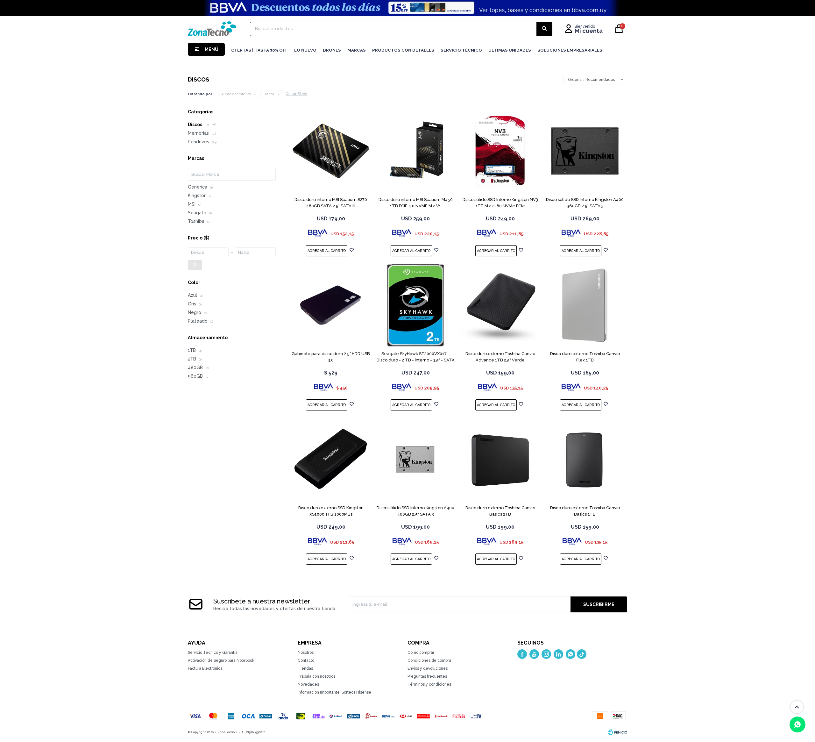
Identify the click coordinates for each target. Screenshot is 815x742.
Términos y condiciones (429, 684)
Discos (269, 94)
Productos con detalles (403, 50)
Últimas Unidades (509, 50)
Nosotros (306, 652)
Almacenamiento (236, 94)
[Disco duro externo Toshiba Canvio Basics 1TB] (584, 459)
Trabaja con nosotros (316, 676)
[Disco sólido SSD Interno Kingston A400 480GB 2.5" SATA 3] (415, 459)
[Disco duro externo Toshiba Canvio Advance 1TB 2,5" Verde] (500, 305)
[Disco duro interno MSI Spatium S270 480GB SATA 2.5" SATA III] (330, 151)
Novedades (308, 684)
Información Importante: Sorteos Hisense (334, 692)
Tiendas (305, 668)
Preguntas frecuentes (427, 676)
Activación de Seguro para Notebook (221, 660)
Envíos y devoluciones (428, 668)
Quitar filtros (296, 94)
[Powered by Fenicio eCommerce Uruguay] (617, 732)
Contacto (306, 660)
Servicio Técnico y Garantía (212, 652)
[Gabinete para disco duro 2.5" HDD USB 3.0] (330, 305)
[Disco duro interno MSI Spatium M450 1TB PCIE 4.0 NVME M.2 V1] (415, 151)
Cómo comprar (421, 652)
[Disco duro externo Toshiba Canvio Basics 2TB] (500, 459)
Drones (332, 50)
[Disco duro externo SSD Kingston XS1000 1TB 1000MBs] (330, 459)
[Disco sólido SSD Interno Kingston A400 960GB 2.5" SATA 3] (584, 151)
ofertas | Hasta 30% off (259, 50)
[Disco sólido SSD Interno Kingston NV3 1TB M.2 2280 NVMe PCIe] (500, 151)
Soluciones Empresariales (569, 50)
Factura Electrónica (205, 668)
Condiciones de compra (429, 660)
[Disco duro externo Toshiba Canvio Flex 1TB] (584, 305)
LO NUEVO (305, 50)
